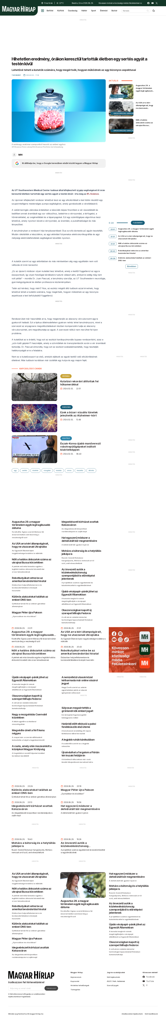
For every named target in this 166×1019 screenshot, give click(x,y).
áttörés (91, 470)
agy (15, 470)
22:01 (112, 229)
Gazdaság (72, 10)
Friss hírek (48, 3)
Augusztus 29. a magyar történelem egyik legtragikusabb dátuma (145, 89)
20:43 (112, 251)
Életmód (103, 10)
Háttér (84, 10)
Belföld (50, 10)
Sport (93, 10)
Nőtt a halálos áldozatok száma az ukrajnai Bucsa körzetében (144, 124)
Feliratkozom (51, 988)
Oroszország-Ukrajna (123, 113)
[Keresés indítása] (148, 11)
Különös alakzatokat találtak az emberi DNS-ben (134, 259)
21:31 (113, 237)
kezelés (80, 470)
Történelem (118, 96)
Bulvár (114, 10)
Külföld (60, 10)
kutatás (59, 470)
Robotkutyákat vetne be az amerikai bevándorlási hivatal (133, 252)
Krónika (66, 376)
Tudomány (138, 223)
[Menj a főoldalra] (18, 9)
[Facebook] (148, 3)
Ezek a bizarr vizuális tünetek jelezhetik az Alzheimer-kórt (79, 414)
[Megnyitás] (42, 11)
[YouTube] (152, 3)
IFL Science (93, 194)
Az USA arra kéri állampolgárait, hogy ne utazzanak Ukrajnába (144, 107)
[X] (157, 3)
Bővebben (131, 266)
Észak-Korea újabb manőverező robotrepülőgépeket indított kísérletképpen (80, 446)
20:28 (112, 258)
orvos (69, 470)
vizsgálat (47, 470)
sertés (24, 470)
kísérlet (35, 470)
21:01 (113, 244)
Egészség (66, 407)
